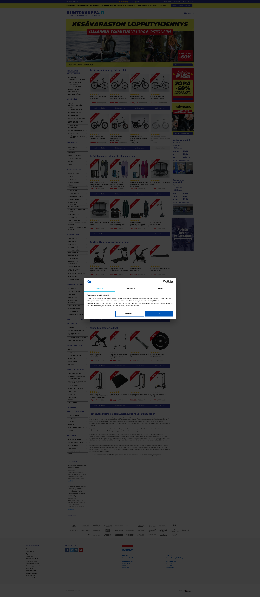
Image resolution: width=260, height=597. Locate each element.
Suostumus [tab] (99, 288)
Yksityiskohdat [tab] (130, 288)
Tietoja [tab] (160, 288)
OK (159, 314)
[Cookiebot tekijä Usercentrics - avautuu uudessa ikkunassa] (164, 281)
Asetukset (128, 314)
